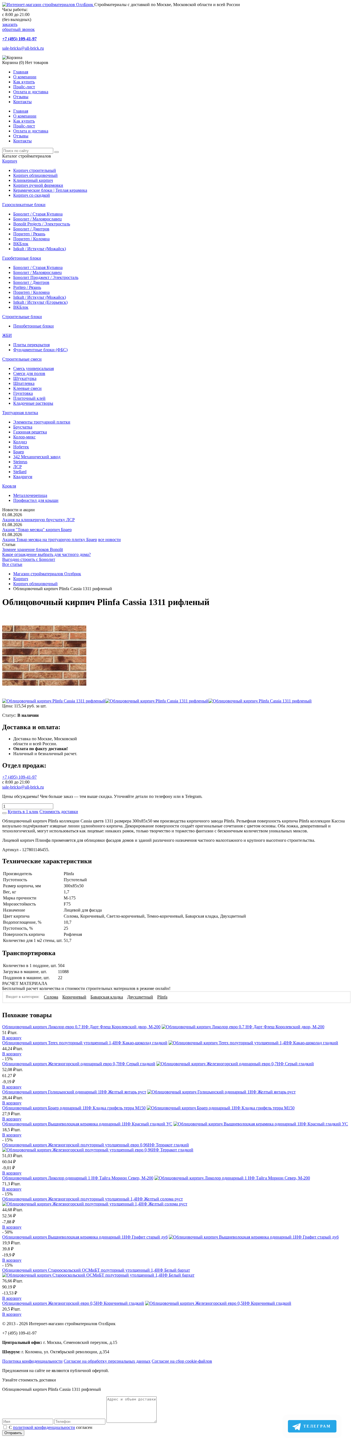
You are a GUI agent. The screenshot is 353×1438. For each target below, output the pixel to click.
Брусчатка (22, 427)
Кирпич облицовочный (35, 175)
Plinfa (162, 997)
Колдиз (20, 442)
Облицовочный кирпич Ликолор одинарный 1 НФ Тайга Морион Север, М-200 (77, 1178)
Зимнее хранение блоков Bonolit (32, 549)
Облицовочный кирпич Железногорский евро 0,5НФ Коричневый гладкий (73, 1303)
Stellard (19, 471)
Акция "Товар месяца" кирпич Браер (37, 529)
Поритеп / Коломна (31, 238)
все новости (109, 539)
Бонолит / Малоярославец (37, 219)
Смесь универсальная (33, 368)
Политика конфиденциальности (32, 1361)
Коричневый (74, 997)
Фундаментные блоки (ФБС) (40, 349)
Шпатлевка (23, 383)
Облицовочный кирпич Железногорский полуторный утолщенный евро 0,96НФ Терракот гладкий (95, 1145)
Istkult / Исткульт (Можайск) (39, 248)
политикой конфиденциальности (44, 1427)
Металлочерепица (30, 495)
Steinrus (20, 461)
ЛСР (17, 466)
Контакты (22, 101)
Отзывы (20, 96)
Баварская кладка (106, 997)
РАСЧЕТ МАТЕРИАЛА (24, 983)
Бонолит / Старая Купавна (38, 214)
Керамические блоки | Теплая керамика (50, 190)
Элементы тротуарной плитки (41, 422)
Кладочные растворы (33, 403)
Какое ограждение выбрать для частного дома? (46, 554)
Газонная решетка (30, 432)
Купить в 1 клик (23, 811)
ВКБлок (20, 243)
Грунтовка (23, 393)
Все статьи (12, 564)
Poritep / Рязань (27, 287)
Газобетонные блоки (21, 258)
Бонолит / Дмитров (31, 229)
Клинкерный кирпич (33, 180)
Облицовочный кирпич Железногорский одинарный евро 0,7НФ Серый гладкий (78, 1063)
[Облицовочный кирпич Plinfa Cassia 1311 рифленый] (44, 696)
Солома (51, 997)
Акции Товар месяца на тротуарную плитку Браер (49, 539)
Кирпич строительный (34, 170)
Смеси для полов (29, 373)
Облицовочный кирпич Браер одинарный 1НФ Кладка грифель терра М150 (74, 1108)
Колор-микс (24, 437)
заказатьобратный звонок (18, 27)
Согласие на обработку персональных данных (107, 1361)
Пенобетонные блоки (33, 326)
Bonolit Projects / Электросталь (41, 224)
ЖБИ (7, 335)
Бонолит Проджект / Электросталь (45, 277)
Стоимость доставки (58, 811)
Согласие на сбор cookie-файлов (182, 1361)
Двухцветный (140, 997)
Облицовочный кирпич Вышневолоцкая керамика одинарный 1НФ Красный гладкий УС (87, 1124)
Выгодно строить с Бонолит (28, 559)
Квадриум (22, 476)
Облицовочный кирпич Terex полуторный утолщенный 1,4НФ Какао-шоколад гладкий (84, 1042)
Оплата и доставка (30, 91)
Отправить (13, 1433)
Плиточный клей (29, 398)
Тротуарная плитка (20, 412)
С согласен (50, 1427)
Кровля (9, 486)
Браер (18, 451)
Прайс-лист (24, 86)
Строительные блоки (22, 316)
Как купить (24, 81)
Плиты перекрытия (31, 344)
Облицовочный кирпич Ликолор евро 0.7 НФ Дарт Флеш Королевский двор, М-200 (81, 1026)
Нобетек (21, 446)
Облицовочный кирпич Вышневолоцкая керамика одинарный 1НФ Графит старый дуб (85, 1237)
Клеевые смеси (27, 388)
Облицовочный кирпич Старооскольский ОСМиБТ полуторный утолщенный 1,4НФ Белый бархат (96, 1270)
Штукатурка (24, 378)
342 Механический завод (36, 456)
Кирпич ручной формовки (38, 185)
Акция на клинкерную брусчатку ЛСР (38, 519)
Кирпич (9, 161)
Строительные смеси (22, 359)
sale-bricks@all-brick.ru (23, 48)
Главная (20, 72)
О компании (24, 76)
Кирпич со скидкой (31, 195)
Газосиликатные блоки (24, 204)
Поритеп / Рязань (29, 233)
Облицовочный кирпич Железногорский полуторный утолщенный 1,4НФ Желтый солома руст (92, 1199)
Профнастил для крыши (35, 500)
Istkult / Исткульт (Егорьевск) (40, 302)
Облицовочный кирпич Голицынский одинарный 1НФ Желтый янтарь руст (74, 1092)
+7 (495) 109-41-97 (19, 38)
